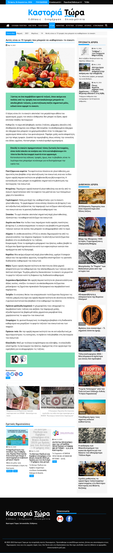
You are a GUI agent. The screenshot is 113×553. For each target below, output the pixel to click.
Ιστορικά (79, 26)
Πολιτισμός (43, 26)
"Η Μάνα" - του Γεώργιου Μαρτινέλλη (82, 2)
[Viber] (16, 374)
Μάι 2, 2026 (97, 64)
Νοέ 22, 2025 (12, 447)
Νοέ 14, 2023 (58, 439)
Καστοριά (32, 26)
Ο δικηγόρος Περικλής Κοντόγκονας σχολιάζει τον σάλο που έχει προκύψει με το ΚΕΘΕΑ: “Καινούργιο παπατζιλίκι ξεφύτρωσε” (57, 413)
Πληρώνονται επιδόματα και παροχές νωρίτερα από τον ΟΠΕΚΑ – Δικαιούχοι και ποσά (22, 413)
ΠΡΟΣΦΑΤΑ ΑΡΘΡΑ (88, 42)
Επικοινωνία (98, 26)
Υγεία (52, 26)
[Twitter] (12, 374)
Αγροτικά (70, 26)
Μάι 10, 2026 (98, 48)
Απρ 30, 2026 (98, 82)
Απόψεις (88, 26)
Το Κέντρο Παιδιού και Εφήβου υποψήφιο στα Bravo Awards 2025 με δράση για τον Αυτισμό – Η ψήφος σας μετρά (40, 440)
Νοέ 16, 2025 (35, 451)
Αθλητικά (60, 26)
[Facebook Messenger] (21, 374)
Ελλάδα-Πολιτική (19, 26)
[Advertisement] (92, 144)
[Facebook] (8, 374)
